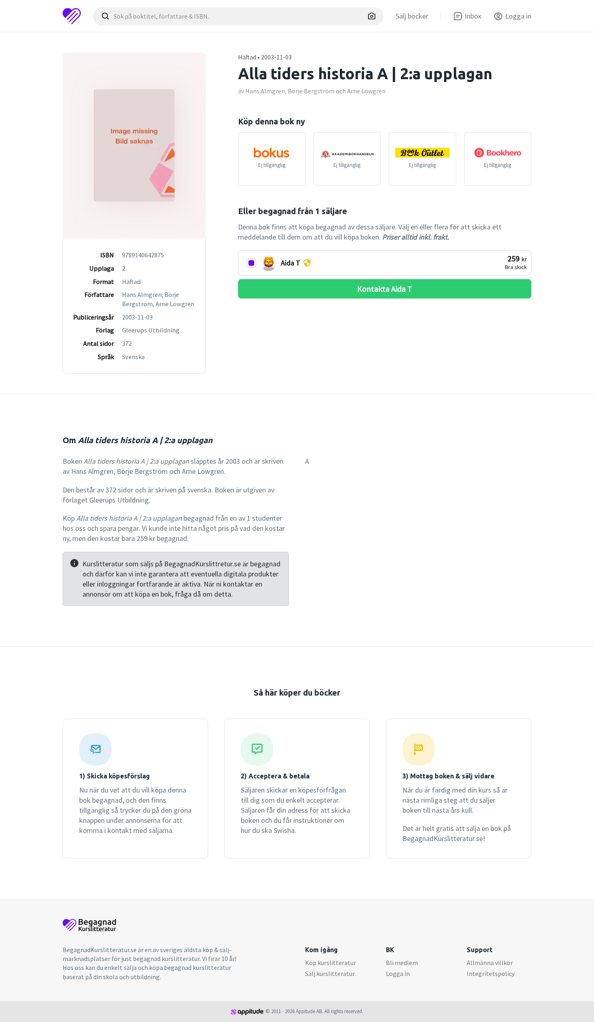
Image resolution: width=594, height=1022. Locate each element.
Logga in (398, 973)
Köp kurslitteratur (330, 963)
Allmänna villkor (490, 963)
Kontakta (384, 289)
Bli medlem (402, 963)
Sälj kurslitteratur (330, 973)
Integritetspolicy (490, 973)
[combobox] (238, 16)
